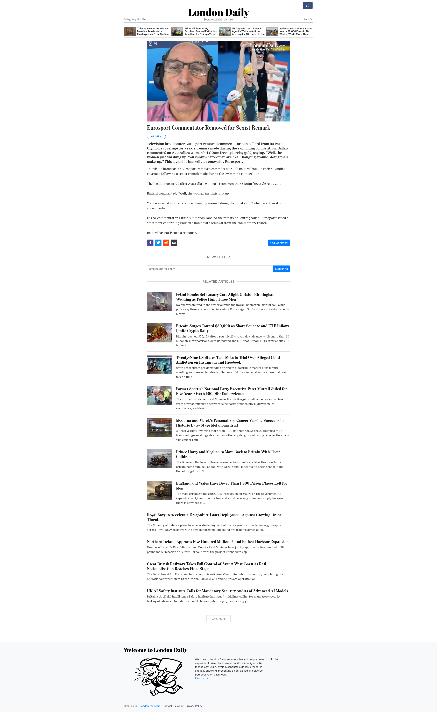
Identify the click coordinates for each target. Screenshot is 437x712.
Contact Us (169, 706)
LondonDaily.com (150, 706)
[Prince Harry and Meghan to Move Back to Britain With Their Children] (159, 458)
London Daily (218, 12)
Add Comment (279, 242)
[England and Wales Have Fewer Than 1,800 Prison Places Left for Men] (159, 490)
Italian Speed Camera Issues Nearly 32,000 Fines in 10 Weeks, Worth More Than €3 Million (248, 32)
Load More (218, 618)
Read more (201, 678)
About (180, 706)
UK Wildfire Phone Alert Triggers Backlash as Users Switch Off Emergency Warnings (295, 32)
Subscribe (281, 268)
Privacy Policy (194, 706)
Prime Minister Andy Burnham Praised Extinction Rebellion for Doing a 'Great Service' (153, 32)
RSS (275, 658)
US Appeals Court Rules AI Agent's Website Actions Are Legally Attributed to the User (201, 32)
